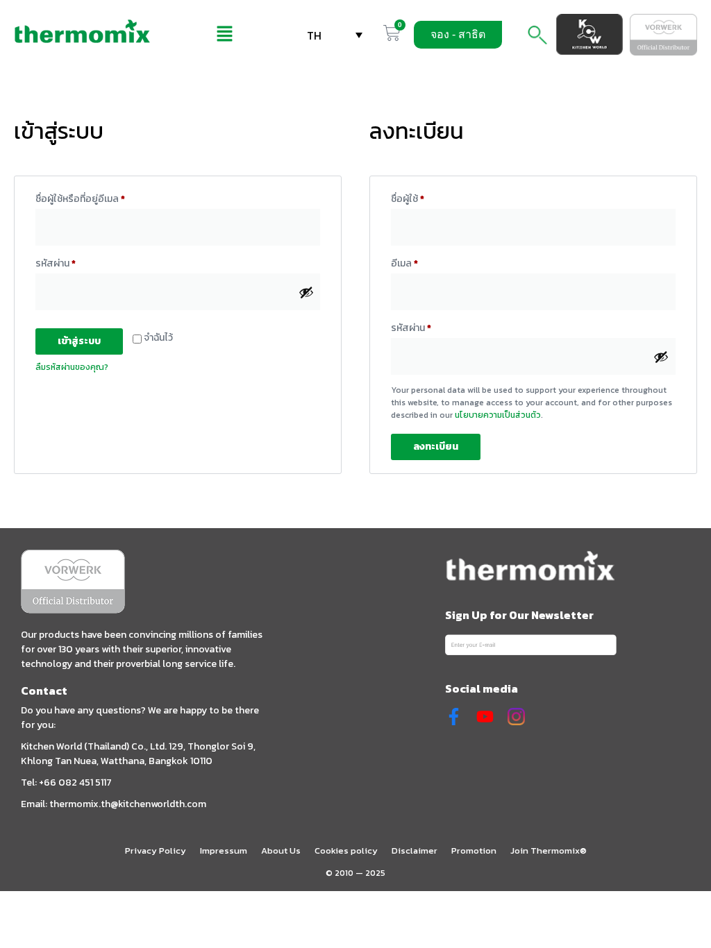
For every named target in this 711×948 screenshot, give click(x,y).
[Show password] (306, 292)
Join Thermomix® (548, 850)
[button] (224, 34)
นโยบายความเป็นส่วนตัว (498, 415)
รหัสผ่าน (71, 262)
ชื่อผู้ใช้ (424, 197)
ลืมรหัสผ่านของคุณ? (71, 367)
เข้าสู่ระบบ (79, 341)
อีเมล (421, 262)
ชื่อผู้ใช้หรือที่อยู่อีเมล (96, 197)
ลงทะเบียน (435, 446)
